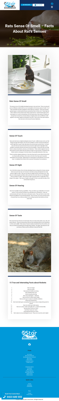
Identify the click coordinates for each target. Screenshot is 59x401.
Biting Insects (29, 359)
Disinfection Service (30, 366)
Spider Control (29, 373)
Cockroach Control (29, 361)
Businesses (29, 385)
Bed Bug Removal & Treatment (29, 357)
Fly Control (29, 368)
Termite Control (29, 375)
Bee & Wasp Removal (29, 355)
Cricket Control (29, 362)
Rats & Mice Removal (29, 372)
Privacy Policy (29, 394)
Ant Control (29, 354)
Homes (29, 383)
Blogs (29, 390)
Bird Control (29, 358)
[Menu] (52, 7)
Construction (29, 386)
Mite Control (29, 369)
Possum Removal (29, 371)
